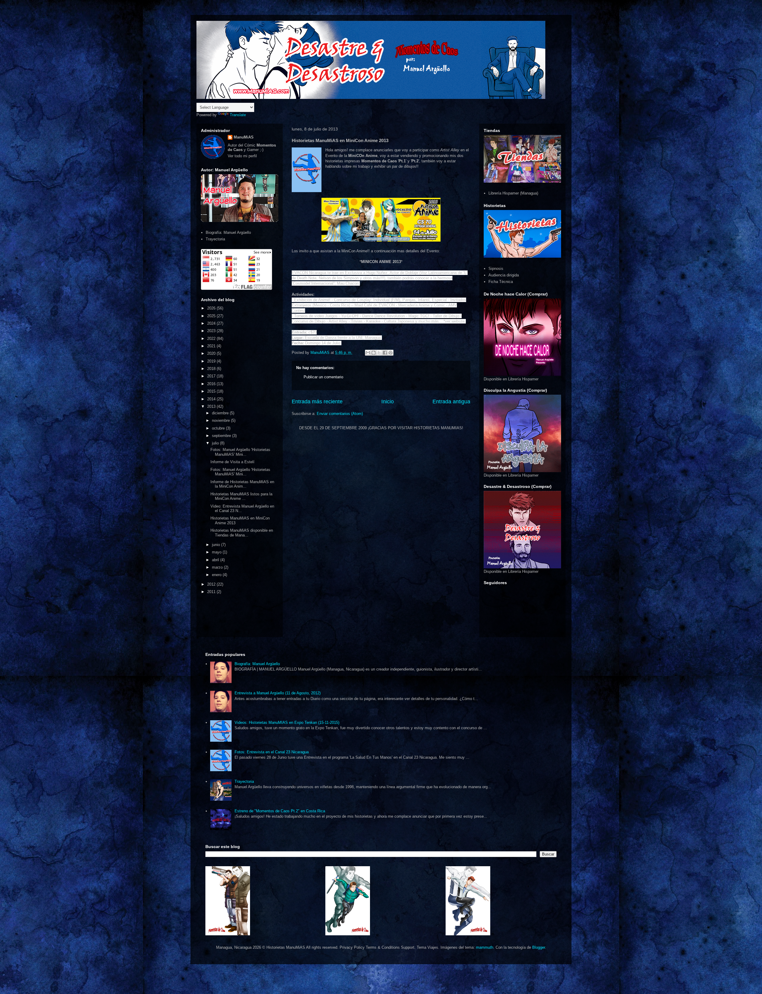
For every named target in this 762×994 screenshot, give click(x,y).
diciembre (221, 413)
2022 (212, 338)
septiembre (222, 435)
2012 (212, 584)
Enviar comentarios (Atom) (340, 413)
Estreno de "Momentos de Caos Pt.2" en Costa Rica (280, 811)
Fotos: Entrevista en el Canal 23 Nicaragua (272, 752)
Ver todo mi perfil (242, 156)
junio (216, 544)
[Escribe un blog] (374, 353)
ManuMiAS (244, 137)
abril (216, 560)
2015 (212, 391)
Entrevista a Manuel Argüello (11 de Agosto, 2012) (278, 693)
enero (217, 575)
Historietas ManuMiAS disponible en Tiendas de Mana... (241, 532)
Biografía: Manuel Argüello (228, 232)
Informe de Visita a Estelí (232, 462)
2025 (212, 316)
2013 (212, 406)
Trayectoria (215, 239)
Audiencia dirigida (503, 275)
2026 (212, 308)
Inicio (387, 402)
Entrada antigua (451, 402)
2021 (212, 346)
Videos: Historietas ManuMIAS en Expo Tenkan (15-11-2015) (287, 722)
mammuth (484, 947)
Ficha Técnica (500, 281)
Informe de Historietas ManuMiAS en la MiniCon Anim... (242, 484)
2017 (212, 376)
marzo (218, 567)
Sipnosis (495, 268)
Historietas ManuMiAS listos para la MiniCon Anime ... (241, 496)
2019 (212, 361)
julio (216, 443)
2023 (212, 331)
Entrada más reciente (317, 402)
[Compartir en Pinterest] (391, 353)
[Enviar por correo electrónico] (368, 353)
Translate (238, 115)
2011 (212, 591)
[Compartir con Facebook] (385, 353)
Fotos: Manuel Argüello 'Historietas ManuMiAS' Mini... (240, 452)
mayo (217, 552)
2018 (212, 368)
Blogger (538, 947)
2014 (212, 399)
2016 (212, 384)
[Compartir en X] (379, 353)
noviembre (221, 420)
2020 (212, 353)
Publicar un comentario (323, 377)
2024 (212, 323)
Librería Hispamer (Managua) (513, 193)
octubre (219, 428)
